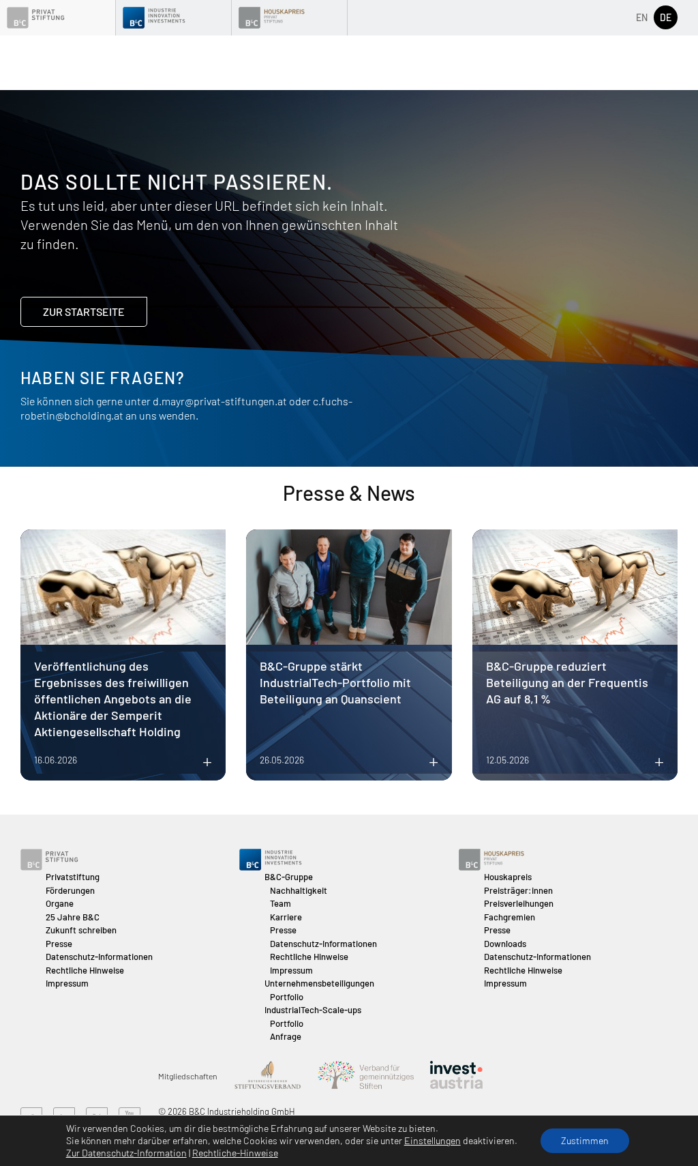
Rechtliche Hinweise (85, 970)
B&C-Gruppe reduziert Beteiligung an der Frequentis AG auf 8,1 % (567, 682)
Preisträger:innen (518, 890)
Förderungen (70, 890)
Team (280, 903)
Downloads (505, 943)
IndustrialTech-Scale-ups (312, 1009)
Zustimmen (585, 1140)
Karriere (286, 917)
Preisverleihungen (518, 903)
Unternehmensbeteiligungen (319, 983)
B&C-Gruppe (288, 876)
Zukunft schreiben (81, 929)
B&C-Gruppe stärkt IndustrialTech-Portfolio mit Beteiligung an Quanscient (335, 682)
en (642, 17)
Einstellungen (432, 1140)
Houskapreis (508, 876)
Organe (60, 903)
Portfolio (286, 996)
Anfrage (285, 1036)
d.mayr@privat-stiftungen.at (220, 400)
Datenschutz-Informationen (99, 956)
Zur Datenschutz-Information (126, 1152)
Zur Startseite (84, 311)
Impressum (67, 983)
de (665, 17)
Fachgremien (509, 917)
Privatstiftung (73, 876)
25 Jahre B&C (73, 917)
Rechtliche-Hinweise (235, 1152)
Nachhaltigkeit (298, 890)
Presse (59, 943)
